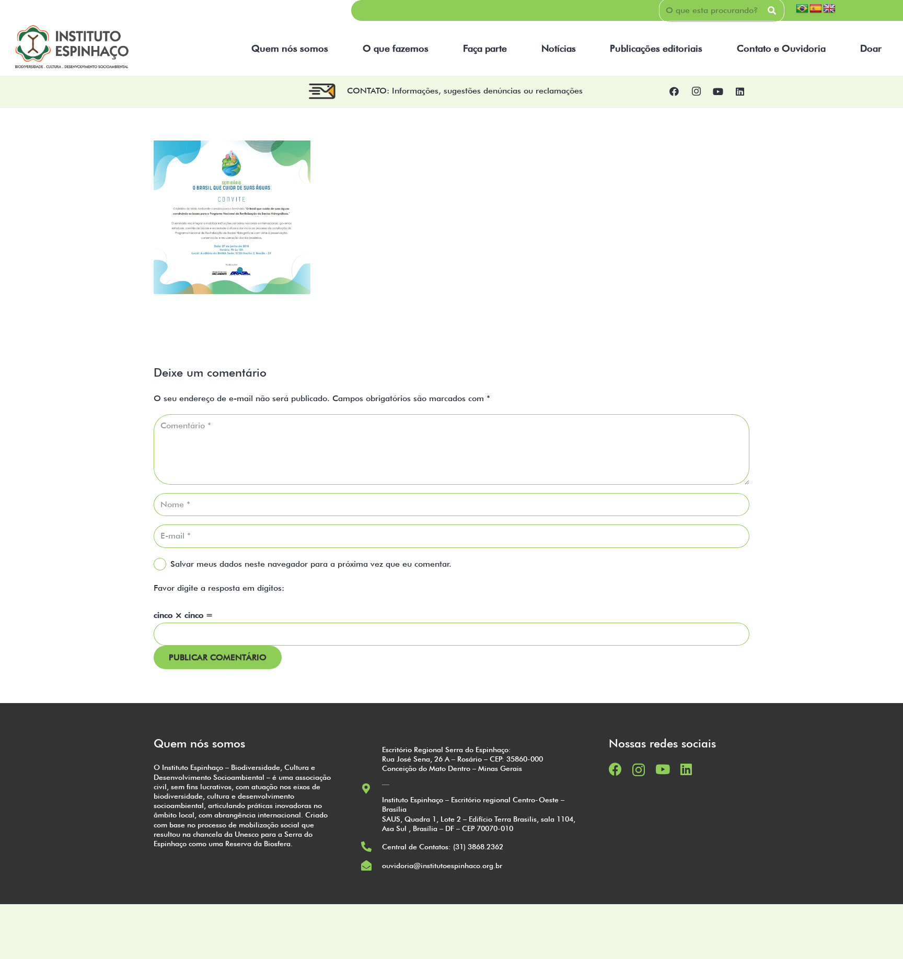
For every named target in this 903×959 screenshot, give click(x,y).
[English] (829, 9)
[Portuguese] (802, 9)
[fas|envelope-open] (371, 865)
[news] (322, 91)
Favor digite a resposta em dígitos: (219, 588)
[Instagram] (696, 91)
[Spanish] (815, 9)
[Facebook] (674, 91)
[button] (334, 48)
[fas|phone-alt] (371, 846)
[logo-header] (72, 48)
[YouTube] (718, 91)
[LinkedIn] (740, 91)
